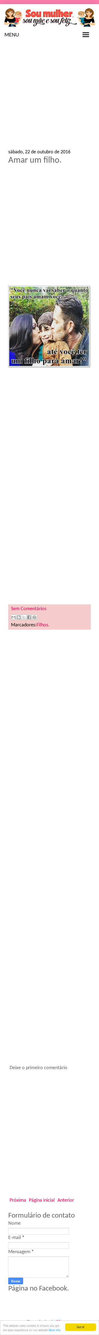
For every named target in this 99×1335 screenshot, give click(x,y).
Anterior (65, 1200)
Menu (11, 35)
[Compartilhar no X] (24, 617)
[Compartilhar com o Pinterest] (34, 617)
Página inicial (42, 1200)
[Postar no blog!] (18, 617)
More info (55, 1330)
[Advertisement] (49, 97)
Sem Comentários (28, 609)
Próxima (18, 1200)
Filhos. (43, 625)
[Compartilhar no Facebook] (29, 617)
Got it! (80, 1327)
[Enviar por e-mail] (13, 617)
